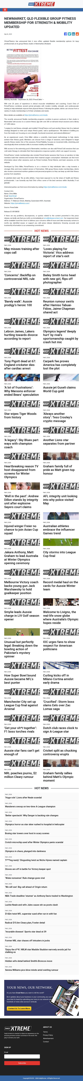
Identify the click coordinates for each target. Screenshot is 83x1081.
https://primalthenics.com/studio (36, 115)
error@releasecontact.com (53, 218)
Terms (45, 1032)
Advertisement (48, 1038)
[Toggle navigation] (5, 9)
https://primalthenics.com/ (20, 203)
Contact (46, 1042)
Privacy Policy (48, 1035)
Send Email (13, 196)
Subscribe (22, 1063)
